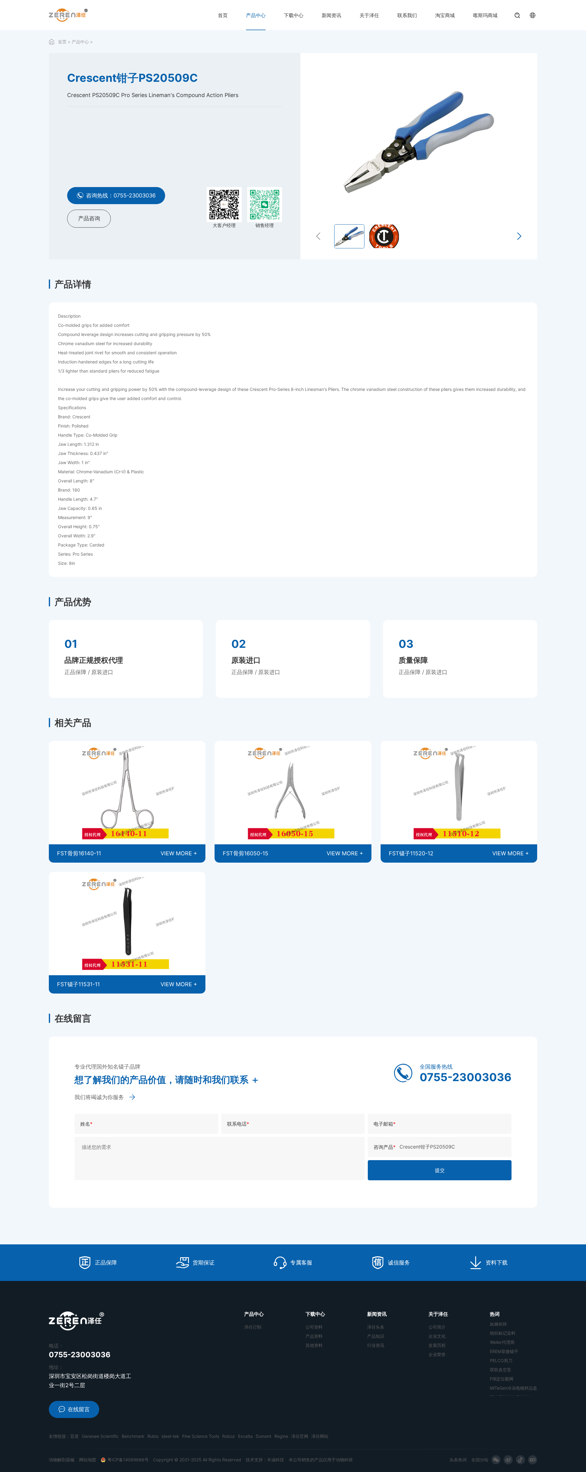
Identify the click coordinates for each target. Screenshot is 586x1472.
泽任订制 (252, 1326)
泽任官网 (299, 1436)
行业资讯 (375, 1345)
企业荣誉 (437, 1354)
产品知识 (375, 1336)
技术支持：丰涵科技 (265, 1459)
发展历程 (437, 1345)
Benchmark (133, 1436)
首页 (62, 41)
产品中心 (80, 41)
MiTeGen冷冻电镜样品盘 (513, 1366)
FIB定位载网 (501, 1357)
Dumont (263, 1436)
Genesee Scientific (100, 1436)
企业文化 (437, 1336)
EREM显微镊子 (504, 1329)
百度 (74, 1436)
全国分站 (479, 1459)
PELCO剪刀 (501, 1338)
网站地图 (87, 1459)
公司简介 (437, 1326)
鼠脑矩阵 (498, 1393)
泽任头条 (375, 1326)
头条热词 (458, 1459)
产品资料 (314, 1336)
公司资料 (314, 1326)
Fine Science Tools (200, 1436)
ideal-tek (170, 1436)
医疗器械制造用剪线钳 (511, 1375)
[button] (318, 236)
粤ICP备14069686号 (128, 1459)
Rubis (152, 1436)
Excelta (245, 1436)
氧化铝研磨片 (502, 1384)
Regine (281, 1436)
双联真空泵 (500, 1348)
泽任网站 (319, 1436)
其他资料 (314, 1345)
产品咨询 (89, 218)
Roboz (228, 1436)
